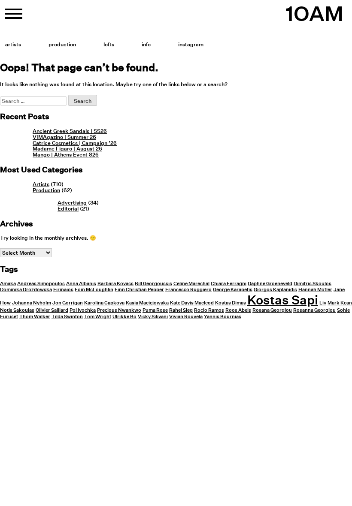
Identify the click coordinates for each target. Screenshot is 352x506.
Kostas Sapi (282, 299)
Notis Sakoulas (17, 310)
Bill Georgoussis (153, 283)
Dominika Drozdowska (26, 289)
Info (146, 44)
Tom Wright (97, 316)
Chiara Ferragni (228, 283)
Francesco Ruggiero (188, 289)
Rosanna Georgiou (314, 310)
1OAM (314, 13)
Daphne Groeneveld (270, 283)
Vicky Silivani (153, 316)
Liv (322, 303)
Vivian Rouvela (186, 316)
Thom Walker (34, 316)
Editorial (68, 208)
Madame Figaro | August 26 (67, 148)
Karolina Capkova (104, 303)
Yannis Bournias (222, 316)
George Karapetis (232, 289)
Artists (13, 44)
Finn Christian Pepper (139, 289)
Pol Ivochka (83, 310)
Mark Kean (340, 303)
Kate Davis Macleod (192, 303)
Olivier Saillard (52, 310)
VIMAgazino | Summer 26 (64, 137)
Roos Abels (238, 310)
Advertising (72, 202)
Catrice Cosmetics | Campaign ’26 (75, 143)
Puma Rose (155, 310)
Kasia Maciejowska (147, 303)
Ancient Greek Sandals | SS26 (70, 131)
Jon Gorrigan (67, 303)
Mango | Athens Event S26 (66, 154)
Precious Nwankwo (119, 310)
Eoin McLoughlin (94, 289)
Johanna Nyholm (31, 303)
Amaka (8, 283)
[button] (13, 17)
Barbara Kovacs (115, 283)
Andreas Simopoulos (41, 283)
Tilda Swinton (67, 316)
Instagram (190, 44)
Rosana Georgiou (272, 310)
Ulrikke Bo (124, 316)
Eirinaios (63, 289)
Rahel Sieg (181, 310)
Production (62, 44)
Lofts (108, 44)
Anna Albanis (81, 283)
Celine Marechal (191, 283)
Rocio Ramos (209, 310)
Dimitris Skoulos (312, 283)
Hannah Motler (315, 289)
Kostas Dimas (230, 303)
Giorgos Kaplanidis (275, 289)
